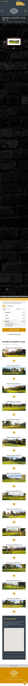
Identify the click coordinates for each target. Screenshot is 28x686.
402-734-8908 (4, 1)
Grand (15, 318)
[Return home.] (14, 11)
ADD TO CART (14, 330)
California (9, 21)
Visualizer (10, 306)
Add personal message (14, 334)
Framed (18, 308)
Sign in (18, 1)
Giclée (4, 308)
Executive (15, 312)
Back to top (14, 665)
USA (3, 21)
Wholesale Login (20, 4)
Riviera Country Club (19, 21)
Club (15, 315)
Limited (15, 323)
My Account (19, 3)
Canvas (8, 308)
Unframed (23, 308)
